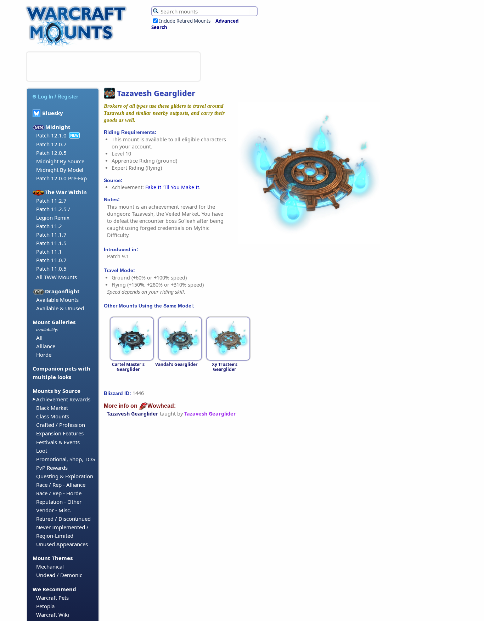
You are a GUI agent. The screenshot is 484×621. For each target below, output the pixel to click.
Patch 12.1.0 (51, 135)
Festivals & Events (58, 442)
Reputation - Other (58, 501)
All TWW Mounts (56, 277)
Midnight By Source (60, 161)
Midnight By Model (59, 169)
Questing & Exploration (64, 476)
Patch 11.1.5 (51, 243)
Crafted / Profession (60, 424)
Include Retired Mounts (184, 21)
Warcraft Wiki (52, 614)
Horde (43, 354)
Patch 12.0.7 (51, 144)
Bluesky (52, 113)
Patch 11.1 (49, 251)
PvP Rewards (52, 467)
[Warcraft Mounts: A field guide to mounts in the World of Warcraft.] (78, 46)
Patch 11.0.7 (51, 260)
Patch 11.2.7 (51, 200)
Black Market (52, 407)
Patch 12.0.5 (51, 152)
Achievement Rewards (63, 399)
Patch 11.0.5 (51, 268)
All (39, 337)
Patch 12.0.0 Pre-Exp (61, 178)
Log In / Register (58, 96)
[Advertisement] (113, 66)
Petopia (45, 606)
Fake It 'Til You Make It (172, 187)
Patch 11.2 (49, 226)
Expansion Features (60, 433)
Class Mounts (52, 416)
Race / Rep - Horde (58, 493)
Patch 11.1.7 (51, 234)
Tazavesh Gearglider (132, 413)
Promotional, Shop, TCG (65, 459)
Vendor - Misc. (53, 510)
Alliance (45, 346)
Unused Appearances (62, 544)
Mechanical (50, 566)
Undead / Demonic (59, 574)
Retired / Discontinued (63, 518)
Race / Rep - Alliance (60, 484)
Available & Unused (60, 308)
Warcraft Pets (52, 597)
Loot (41, 450)
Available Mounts (57, 299)
